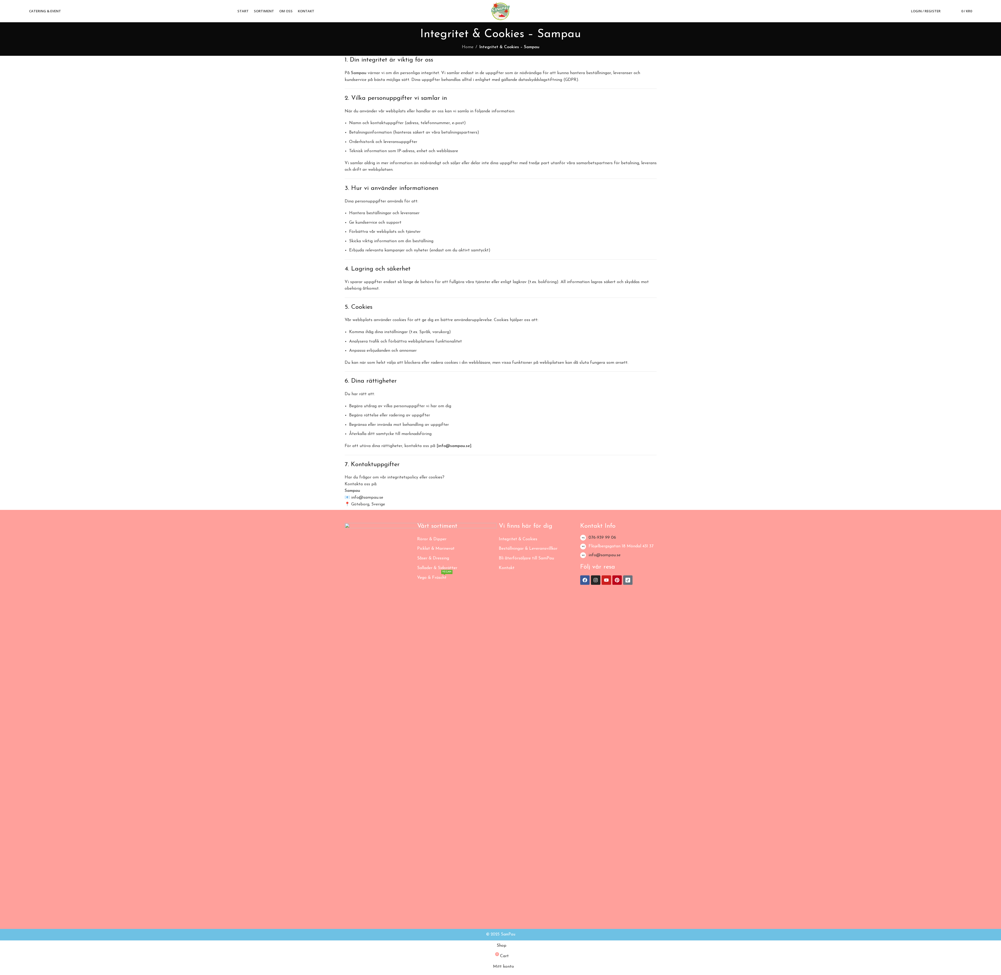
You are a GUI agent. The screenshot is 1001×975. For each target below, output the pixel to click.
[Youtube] (606, 580)
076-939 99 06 (602, 538)
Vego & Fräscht (434, 576)
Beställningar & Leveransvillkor (528, 549)
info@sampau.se (604, 555)
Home (467, 47)
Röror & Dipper (431, 539)
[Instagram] (595, 580)
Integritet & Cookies (518, 539)
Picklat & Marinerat (436, 549)
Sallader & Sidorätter (437, 568)
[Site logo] (500, 11)
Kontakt (507, 568)
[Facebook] (585, 580)
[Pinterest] (617, 580)
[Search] (948, 11)
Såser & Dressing (433, 558)
